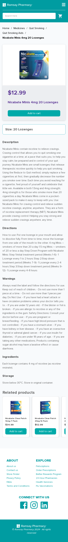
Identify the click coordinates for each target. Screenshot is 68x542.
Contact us (12, 470)
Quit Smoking (36, 28)
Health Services (44, 482)
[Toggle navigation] (63, 5)
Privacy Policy (14, 478)
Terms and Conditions (18, 486)
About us (11, 466)
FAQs (9, 482)
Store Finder (13, 474)
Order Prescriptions (46, 470)
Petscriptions (42, 466)
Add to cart (34, 113)
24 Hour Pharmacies (46, 478)
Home (5, 28)
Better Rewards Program (48, 474)
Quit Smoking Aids (12, 33)
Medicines (19, 28)
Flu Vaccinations (44, 486)
